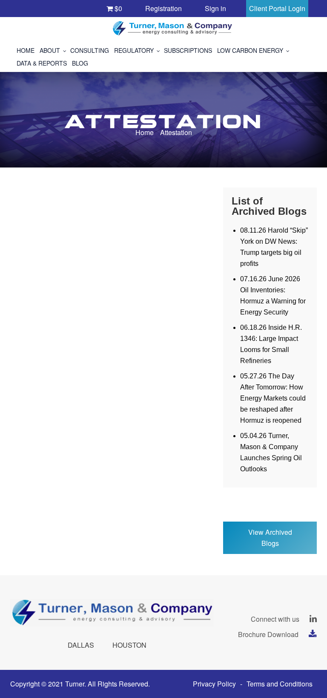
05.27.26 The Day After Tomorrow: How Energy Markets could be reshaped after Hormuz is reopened (273, 398)
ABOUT (50, 50)
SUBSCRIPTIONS (188, 50)
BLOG (80, 63)
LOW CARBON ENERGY (250, 50)
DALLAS (81, 645)
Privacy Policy (214, 684)
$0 (117, 8)
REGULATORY (134, 50)
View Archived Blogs (270, 537)
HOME (25, 50)
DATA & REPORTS (42, 63)
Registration (163, 8)
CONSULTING (89, 50)
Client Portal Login (277, 8)
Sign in (215, 8)
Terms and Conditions (280, 684)
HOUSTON (129, 645)
